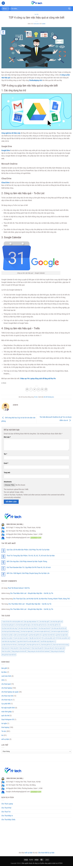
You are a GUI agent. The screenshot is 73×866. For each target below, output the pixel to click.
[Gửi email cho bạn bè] (38, 389)
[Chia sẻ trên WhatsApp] (27, 389)
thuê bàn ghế (21, 644)
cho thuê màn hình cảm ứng (9, 628)
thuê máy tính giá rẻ (25, 648)
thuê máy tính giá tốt (37, 648)
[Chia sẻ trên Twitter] (34, 389)
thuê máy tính (14, 648)
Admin (43, 23)
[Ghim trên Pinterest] (42, 389)
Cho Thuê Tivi (6, 812)
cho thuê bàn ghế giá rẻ (8, 625)
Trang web (7, 472)
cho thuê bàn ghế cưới (56, 621)
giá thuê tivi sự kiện (7, 638)
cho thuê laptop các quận (9, 692)
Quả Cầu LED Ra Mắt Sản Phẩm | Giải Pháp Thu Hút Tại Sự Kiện (28, 550)
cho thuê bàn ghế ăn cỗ (54, 625)
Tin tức (36, 14)
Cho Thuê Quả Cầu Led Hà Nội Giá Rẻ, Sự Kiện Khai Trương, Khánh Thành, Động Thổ (41, 599)
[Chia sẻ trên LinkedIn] (46, 389)
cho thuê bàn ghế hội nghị (23, 625)
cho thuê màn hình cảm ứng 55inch (28, 628)
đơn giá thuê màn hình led (9, 654)
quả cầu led (5, 716)
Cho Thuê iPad (6, 808)
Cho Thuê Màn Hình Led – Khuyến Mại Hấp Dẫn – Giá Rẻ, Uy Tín (31, 593)
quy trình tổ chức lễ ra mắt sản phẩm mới (28, 641)
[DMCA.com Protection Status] (36, 537)
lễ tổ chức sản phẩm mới (63, 638)
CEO (2, 680)
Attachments (8, 482)
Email (6, 463)
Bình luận (7, 437)
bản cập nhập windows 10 (31, 621)
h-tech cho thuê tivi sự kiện (21, 638)
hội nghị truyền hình (8, 708)
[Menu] (3, 3)
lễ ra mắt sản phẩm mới (48, 638)
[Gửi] (69, 8)
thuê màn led (5, 648)
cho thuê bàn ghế (44, 621)
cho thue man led (7, 696)
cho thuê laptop (6, 688)
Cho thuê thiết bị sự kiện (46, 853)
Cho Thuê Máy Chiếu (8, 820)
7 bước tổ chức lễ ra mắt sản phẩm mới (12, 621)
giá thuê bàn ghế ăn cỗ (35, 635)
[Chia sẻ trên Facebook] (31, 389)
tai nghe (4, 723)
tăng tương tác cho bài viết (19, 651)
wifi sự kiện (5, 739)
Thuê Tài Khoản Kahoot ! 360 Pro (19, 588)
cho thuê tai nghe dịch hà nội (42, 631)
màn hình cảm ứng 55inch (9, 641)
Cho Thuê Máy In (7, 816)
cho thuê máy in (6, 700)
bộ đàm (4, 672)
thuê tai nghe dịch (60, 648)
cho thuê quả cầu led (44, 628)
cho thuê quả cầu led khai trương (10, 631)
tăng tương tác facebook (57, 651)
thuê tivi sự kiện (6, 651)
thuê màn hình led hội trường (61, 644)
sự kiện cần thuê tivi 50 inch (9, 644)
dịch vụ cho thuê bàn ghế (20, 635)
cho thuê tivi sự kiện (7, 635)
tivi (2, 735)
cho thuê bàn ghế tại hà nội (39, 625)
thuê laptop (5, 727)
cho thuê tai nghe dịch (27, 631)
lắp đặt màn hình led (35, 638)
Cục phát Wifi (5, 704)
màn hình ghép (6, 712)
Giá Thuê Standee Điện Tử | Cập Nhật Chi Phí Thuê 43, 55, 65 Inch (29, 567)
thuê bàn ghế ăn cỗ (46, 644)
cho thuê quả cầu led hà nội (59, 628)
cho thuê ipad (6, 684)
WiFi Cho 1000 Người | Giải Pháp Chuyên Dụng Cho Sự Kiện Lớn (28, 573)
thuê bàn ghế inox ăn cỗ (33, 644)
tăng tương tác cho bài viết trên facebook (38, 651)
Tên (5, 454)
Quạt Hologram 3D (7, 719)
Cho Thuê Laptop (7, 804)
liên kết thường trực (49, 397)
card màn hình (6, 676)
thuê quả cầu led (49, 648)
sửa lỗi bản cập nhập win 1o (48, 641)
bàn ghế (4, 668)
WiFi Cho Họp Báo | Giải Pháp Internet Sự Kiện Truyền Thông (27, 561)
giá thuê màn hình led (48, 635)
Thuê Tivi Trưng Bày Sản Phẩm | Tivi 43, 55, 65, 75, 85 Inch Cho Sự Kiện (31, 556)
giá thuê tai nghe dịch (61, 635)
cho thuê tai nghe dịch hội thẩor (59, 631)
